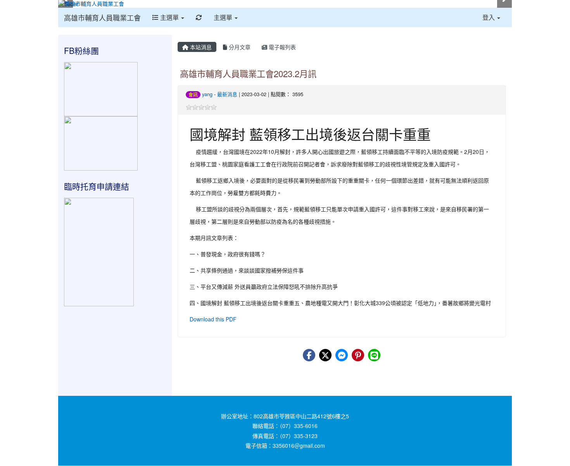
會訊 (193, 94)
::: (179, 37)
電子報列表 (281, 47)
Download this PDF (213, 319)
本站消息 (200, 47)
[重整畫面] (199, 17)
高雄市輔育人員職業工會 (102, 17)
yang (207, 94)
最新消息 (227, 94)
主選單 (169, 17)
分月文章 (238, 47)
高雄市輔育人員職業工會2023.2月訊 (248, 73)
